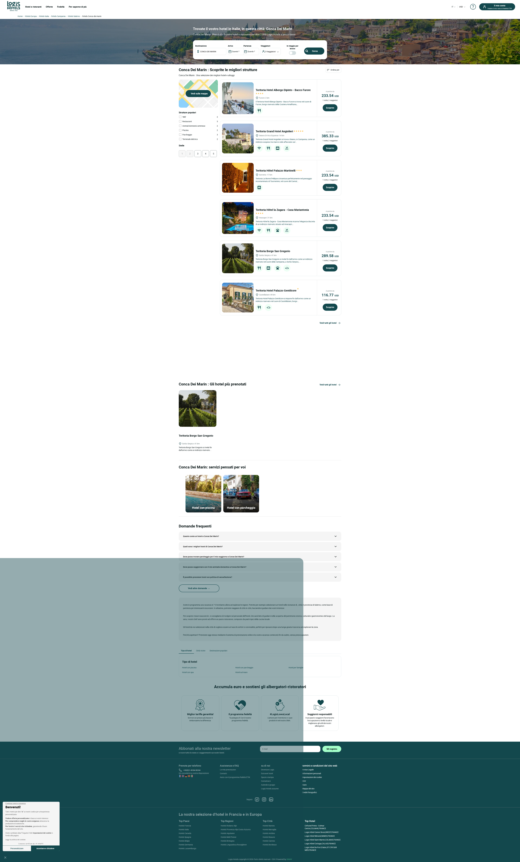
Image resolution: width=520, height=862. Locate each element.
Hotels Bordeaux (270, 844)
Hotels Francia (185, 825)
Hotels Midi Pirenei (228, 837)
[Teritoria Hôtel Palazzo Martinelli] (238, 178)
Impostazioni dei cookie (312, 777)
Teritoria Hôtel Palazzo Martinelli (276, 170)
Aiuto (304, 784)
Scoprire (330, 107)
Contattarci (266, 781)
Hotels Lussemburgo (187, 848)
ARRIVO (230, 46)
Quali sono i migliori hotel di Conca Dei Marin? (203, 546)
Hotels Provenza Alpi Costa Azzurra (236, 829)
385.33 (330, 135)
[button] (5, 857)
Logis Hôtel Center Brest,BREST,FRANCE (322, 832)
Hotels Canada (185, 833)
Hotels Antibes (269, 833)
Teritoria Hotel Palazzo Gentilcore (276, 290)
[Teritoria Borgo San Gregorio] (238, 258)
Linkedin (271, 799)
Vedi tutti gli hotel (328, 322)
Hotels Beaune (269, 837)
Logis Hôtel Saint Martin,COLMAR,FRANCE (323, 839)
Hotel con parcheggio (244, 667)
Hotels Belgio (184, 841)
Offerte (49, 6)
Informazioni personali (311, 773)
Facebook (257, 799)
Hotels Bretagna (227, 841)
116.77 (330, 294)
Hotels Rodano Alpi (229, 825)
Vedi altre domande (198, 588)
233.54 (330, 95)
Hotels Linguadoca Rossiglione (234, 844)
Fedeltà (60, 6)
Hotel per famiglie (296, 667)
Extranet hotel (267, 773)
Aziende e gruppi (268, 784)
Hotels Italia (184, 829)
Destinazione (201, 46)
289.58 (330, 255)
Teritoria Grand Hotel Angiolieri (275, 131)
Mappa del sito (308, 788)
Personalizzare (16, 848)
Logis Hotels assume (270, 788)
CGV (304, 781)
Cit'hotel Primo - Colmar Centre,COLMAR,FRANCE (315, 827)
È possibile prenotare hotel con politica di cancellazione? (207, 577)
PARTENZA (247, 46)
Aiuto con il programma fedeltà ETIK (235, 777)
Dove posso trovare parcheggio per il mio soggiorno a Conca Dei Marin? (213, 556)
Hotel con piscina (189, 667)
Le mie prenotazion (228, 769)
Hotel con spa (188, 672)
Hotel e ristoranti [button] (33, 6)
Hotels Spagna (185, 837)
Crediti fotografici (309, 792)
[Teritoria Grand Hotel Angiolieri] (238, 138)
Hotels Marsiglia (269, 829)
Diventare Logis (267, 769)
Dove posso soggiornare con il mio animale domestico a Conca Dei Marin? (214, 567)
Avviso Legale (308, 769)
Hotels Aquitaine (228, 833)
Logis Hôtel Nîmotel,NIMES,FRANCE (320, 836)
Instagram (264, 799)
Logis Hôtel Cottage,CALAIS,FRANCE (320, 843)
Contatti (223, 773)
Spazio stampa (267, 777)
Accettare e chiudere (45, 848)
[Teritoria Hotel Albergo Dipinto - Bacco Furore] (238, 98)
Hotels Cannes (269, 841)
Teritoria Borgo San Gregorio (273, 251)
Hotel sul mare (241, 672)
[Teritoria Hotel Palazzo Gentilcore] (238, 297)
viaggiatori (265, 46)
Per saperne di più (78, 6)
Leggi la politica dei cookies (15, 839)
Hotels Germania (186, 844)
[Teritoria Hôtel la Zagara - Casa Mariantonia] (238, 218)
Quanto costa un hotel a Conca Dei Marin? (201, 536)
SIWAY (289, 859)
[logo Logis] (13, 6)
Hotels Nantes (269, 825)
